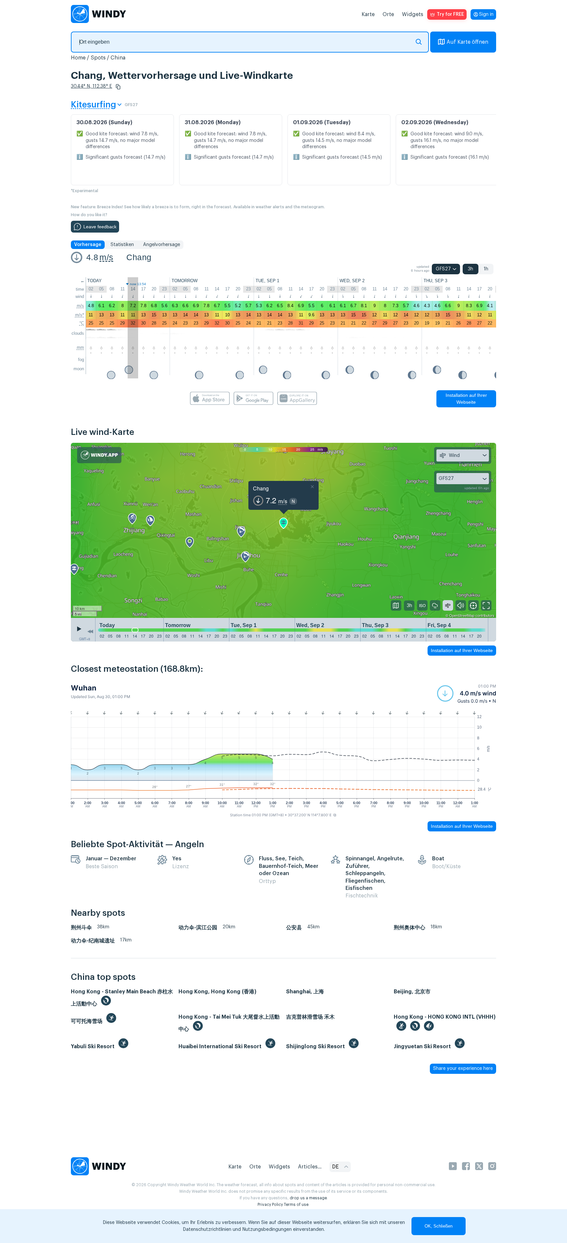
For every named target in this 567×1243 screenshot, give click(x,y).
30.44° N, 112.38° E (91, 86)
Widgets (412, 14)
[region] (283, 530)
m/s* (79, 314)
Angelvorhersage (161, 244)
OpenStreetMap (461, 615)
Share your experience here (463, 1068)
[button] (118, 86)
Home (78, 57)
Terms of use (296, 1205)
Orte (388, 14)
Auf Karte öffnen (467, 42)
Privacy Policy (270, 1205)
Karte (368, 14)
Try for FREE (450, 14)
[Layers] (396, 605)
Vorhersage (87, 244)
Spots (98, 57)
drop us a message (308, 1198)
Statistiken (122, 244)
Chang (138, 257)
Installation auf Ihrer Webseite (466, 399)
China (118, 57)
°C (81, 323)
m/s (106, 257)
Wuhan (83, 688)
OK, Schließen (438, 1226)
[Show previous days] (90, 631)
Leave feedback (99, 226)
